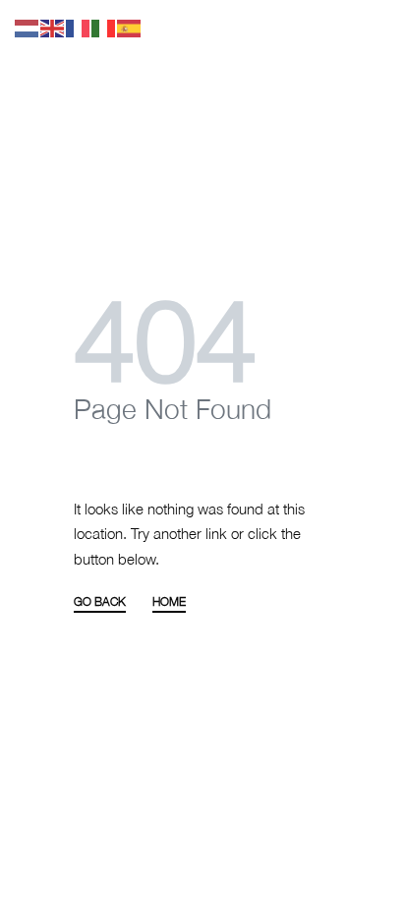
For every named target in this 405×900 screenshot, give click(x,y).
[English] (53, 26)
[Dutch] (27, 26)
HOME (169, 602)
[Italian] (104, 26)
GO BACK (100, 602)
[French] (78, 26)
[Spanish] (130, 26)
